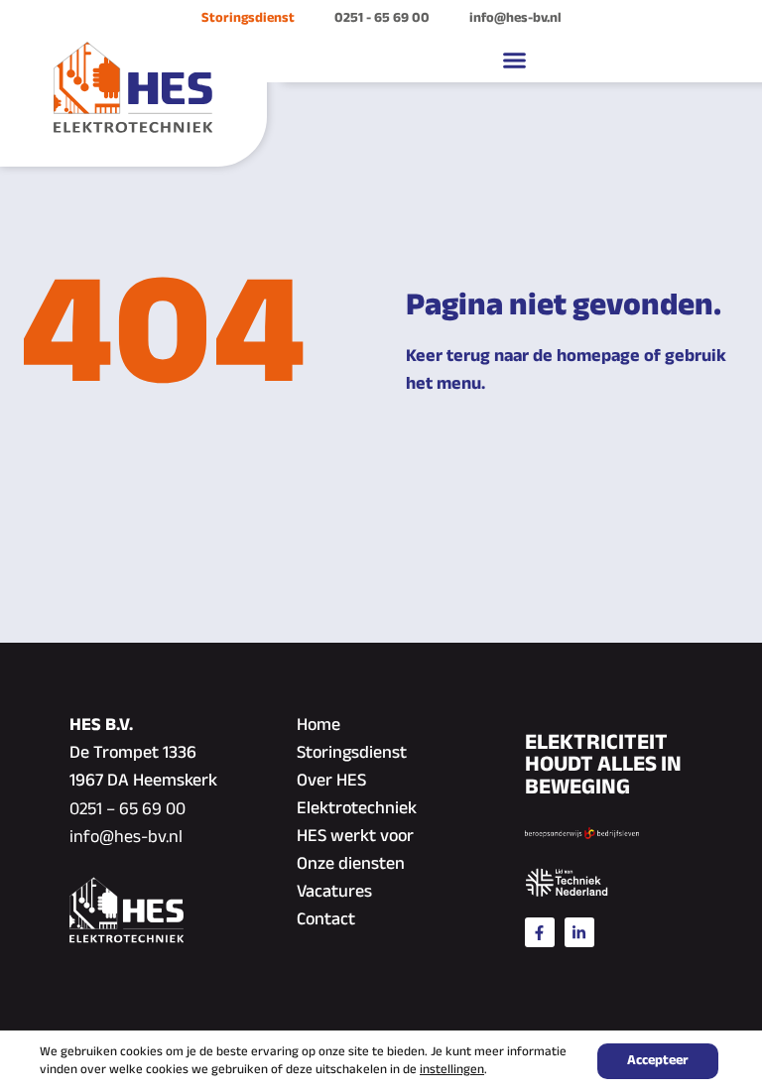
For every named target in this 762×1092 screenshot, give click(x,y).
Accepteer (658, 1060)
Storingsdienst (248, 18)
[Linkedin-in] (579, 932)
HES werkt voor (355, 837)
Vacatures (334, 893)
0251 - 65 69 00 (382, 18)
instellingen (452, 1070)
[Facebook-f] (540, 932)
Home (318, 726)
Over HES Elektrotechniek (357, 795)
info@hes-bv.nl (515, 18)
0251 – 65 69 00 (127, 810)
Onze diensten (351, 865)
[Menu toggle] (514, 60)
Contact (326, 920)
